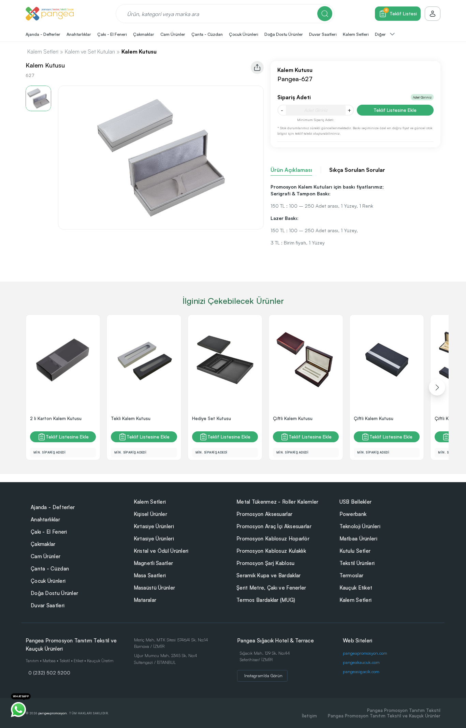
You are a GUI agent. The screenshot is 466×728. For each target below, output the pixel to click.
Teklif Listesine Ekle (395, 110)
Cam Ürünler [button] (172, 34)
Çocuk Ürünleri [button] (243, 34)
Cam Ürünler (45, 556)
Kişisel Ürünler (151, 514)
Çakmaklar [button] (143, 34)
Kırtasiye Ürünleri (154, 526)
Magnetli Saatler (153, 563)
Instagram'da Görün (263, 675)
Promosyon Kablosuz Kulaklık (271, 551)
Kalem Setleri (42, 51)
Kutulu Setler (355, 551)
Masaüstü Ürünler (154, 587)
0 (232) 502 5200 (49, 672)
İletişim (309, 715)
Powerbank (353, 514)
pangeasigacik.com (361, 671)
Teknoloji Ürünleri (359, 526)
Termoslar (351, 575)
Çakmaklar (43, 544)
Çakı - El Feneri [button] (112, 34)
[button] (437, 387)
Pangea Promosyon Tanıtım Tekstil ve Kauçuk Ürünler (384, 715)
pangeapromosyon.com (365, 653)
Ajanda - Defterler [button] (43, 34)
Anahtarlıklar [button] (79, 34)
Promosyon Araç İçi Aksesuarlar (273, 526)
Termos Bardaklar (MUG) (265, 600)
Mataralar (145, 600)
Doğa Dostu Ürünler (54, 593)
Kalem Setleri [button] (356, 34)
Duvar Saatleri (47, 605)
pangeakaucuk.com (361, 662)
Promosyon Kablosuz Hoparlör (272, 538)
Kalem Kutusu (139, 51)
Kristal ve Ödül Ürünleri (161, 551)
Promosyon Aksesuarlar (264, 514)
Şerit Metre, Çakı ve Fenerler (271, 587)
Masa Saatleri (150, 575)
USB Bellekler (355, 502)
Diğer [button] (381, 34)
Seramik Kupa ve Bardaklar (268, 575)
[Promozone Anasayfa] (50, 13)
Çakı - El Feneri (49, 532)
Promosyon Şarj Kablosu (265, 563)
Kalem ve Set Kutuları (90, 51)
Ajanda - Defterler (53, 507)
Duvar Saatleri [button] (323, 34)
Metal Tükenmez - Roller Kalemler (277, 502)
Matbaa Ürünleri (358, 538)
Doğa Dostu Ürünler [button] (283, 34)
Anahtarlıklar (45, 519)
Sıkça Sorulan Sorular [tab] (357, 169)
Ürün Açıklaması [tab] (291, 169)
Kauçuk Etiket (356, 587)
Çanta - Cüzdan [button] (207, 34)
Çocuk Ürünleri (48, 581)
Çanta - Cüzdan (50, 568)
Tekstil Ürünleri (357, 563)
